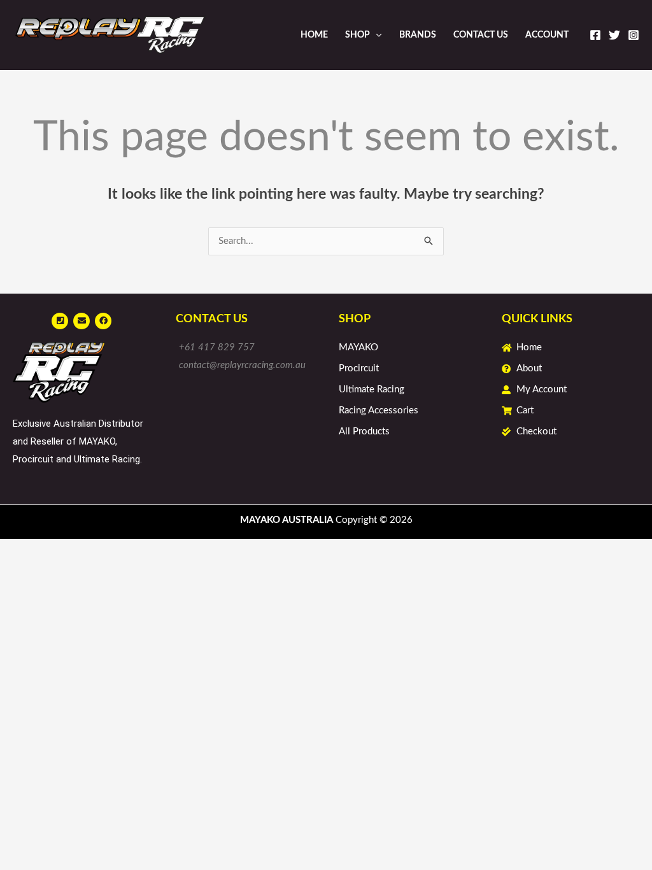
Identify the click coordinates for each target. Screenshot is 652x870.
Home (314, 35)
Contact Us (480, 35)
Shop (357, 35)
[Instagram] (633, 35)
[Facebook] (595, 35)
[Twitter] (614, 35)
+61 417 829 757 (217, 347)
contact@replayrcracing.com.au (242, 365)
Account (547, 35)
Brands (417, 35)
